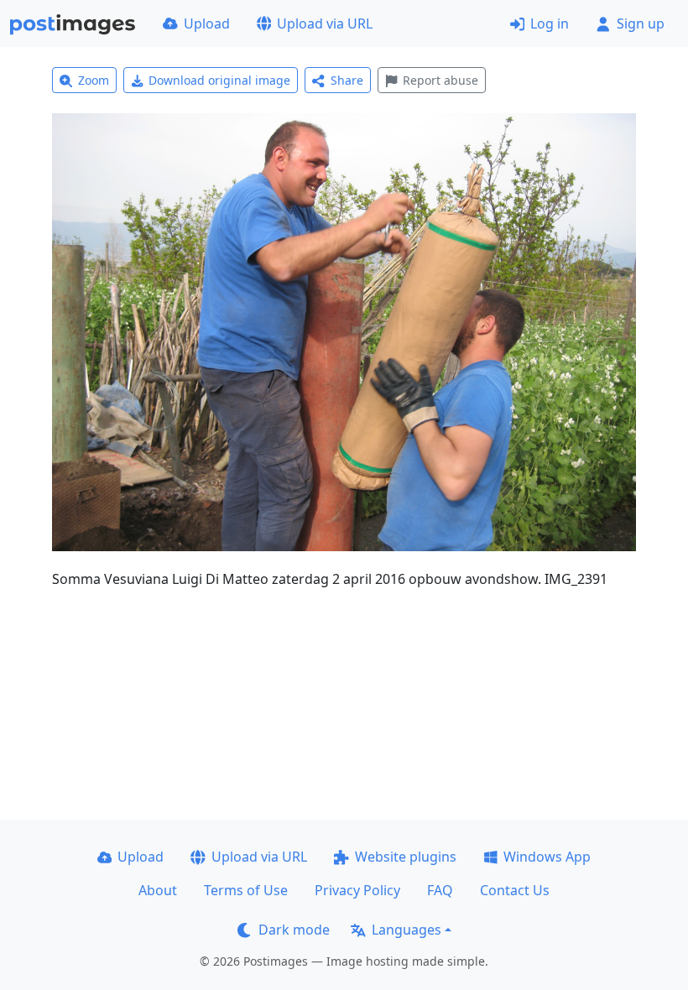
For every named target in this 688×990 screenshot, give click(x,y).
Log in (549, 23)
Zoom (93, 80)
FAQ (440, 890)
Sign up (641, 23)
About (157, 890)
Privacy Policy (357, 890)
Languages (406, 929)
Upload (207, 23)
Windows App (547, 856)
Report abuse (440, 80)
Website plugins (405, 856)
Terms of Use (246, 890)
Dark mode (294, 929)
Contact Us (515, 890)
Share (347, 80)
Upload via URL (325, 23)
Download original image (219, 80)
